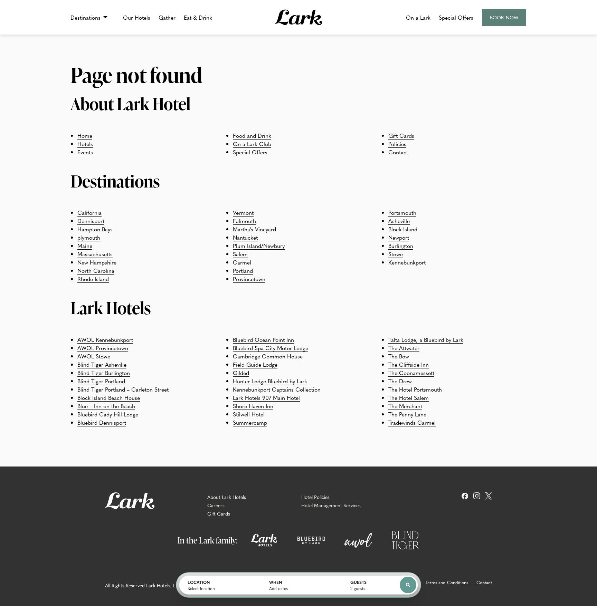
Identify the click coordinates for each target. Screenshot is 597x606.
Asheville (399, 220)
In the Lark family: (208, 540)
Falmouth (244, 220)
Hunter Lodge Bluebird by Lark (270, 381)
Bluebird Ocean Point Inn (263, 339)
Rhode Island (93, 278)
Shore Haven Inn (253, 406)
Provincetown (249, 278)
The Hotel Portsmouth (415, 389)
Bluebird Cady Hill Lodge (107, 414)
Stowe (395, 254)
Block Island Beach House (108, 397)
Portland (243, 270)
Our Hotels (136, 17)
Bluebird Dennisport (101, 422)
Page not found (136, 74)
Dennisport (90, 220)
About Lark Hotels (226, 496)
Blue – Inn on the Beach (106, 406)
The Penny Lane (407, 414)
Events (85, 152)
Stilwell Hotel (249, 414)
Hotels (85, 143)
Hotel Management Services (331, 505)
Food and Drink (252, 135)
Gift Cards (401, 135)
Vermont (243, 212)
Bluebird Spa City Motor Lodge (270, 348)
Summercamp (250, 422)
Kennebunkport (407, 262)
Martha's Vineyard (254, 229)
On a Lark (418, 17)
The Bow (398, 356)
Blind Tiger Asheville (101, 364)
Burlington (400, 245)
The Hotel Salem (408, 397)
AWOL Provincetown (102, 348)
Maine (84, 245)
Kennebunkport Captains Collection (277, 389)
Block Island (402, 229)
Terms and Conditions (446, 582)
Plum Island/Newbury (259, 245)
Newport (398, 237)
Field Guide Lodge (255, 364)
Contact (398, 152)
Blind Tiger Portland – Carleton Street (123, 389)
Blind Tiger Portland (101, 381)
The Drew (400, 381)
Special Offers (456, 17)
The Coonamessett (411, 372)
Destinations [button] (85, 17)
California (89, 212)
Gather (167, 17)
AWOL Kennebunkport (105, 339)
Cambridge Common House (268, 356)
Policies (397, 143)
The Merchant (405, 406)
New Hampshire (96, 262)
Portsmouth (402, 212)
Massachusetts (95, 254)
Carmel (242, 262)
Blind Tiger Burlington (103, 372)
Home (84, 135)
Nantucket (245, 237)
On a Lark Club (252, 143)
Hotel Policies (315, 496)
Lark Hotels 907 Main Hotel (266, 397)
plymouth (88, 237)
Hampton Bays (95, 229)
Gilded (241, 372)
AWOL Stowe (93, 356)
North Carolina (95, 270)
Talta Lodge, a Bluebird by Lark (425, 339)
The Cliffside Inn (408, 364)
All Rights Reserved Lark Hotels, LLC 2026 (149, 585)
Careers (216, 505)
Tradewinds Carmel (412, 422)
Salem (240, 254)
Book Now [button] (504, 20)
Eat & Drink (198, 17)
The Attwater (403, 348)
